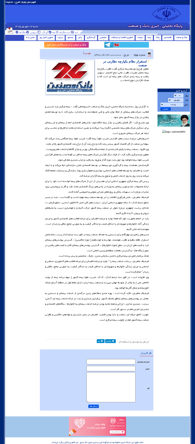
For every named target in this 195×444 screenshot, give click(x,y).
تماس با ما (30, 37)
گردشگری (91, 37)
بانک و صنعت (181, 37)
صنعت (140, 37)
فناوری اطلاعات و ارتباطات (122, 37)
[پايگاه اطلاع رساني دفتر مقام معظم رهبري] (173, 128)
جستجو (70, 37)
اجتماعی (103, 37)
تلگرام (22, 32)
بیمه (149, 37)
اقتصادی (167, 37)
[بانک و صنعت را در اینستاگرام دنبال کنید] (66, 45)
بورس (88, 53)
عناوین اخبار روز (46, 37)
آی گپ (44, 32)
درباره (60, 37)
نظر (148, 388)
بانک (157, 37)
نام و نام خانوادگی (143, 362)
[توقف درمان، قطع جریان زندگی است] (97, 435)
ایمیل (147, 368)
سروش (33, 32)
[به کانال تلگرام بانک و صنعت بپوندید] (126, 45)
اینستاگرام (64, 32)
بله (53, 32)
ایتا (76, 32)
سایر (80, 37)
